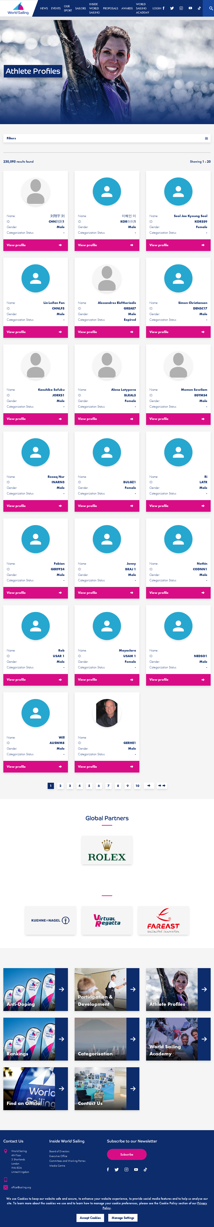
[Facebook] (163, 8)
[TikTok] (199, 8)
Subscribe (126, 1154)
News (44, 8)
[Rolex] (107, 850)
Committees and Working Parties (67, 1161)
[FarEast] (163, 920)
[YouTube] (190, 8)
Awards (127, 8)
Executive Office (58, 1156)
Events (56, 8)
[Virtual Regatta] (107, 920)
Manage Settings (123, 1218)
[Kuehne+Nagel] (50, 920)
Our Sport (68, 8)
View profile (16, 245)
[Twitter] (172, 8)
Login (157, 8)
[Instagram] (181, 8)
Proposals (110, 8)
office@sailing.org (21, 1187)
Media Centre (57, 1165)
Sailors (80, 8)
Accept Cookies (90, 1218)
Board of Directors (59, 1151)
